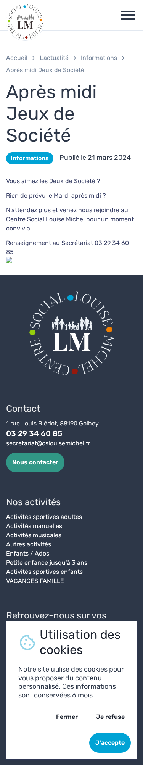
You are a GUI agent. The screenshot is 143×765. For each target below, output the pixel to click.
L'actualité (54, 57)
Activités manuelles (34, 526)
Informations (99, 57)
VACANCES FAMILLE (35, 581)
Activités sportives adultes (44, 516)
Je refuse (110, 716)
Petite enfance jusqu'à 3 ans (46, 562)
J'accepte (110, 742)
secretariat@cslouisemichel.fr (48, 443)
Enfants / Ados (27, 553)
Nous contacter (35, 462)
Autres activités (28, 544)
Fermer (67, 716)
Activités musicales (33, 535)
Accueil (16, 57)
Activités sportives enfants (44, 571)
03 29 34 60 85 (34, 433)
